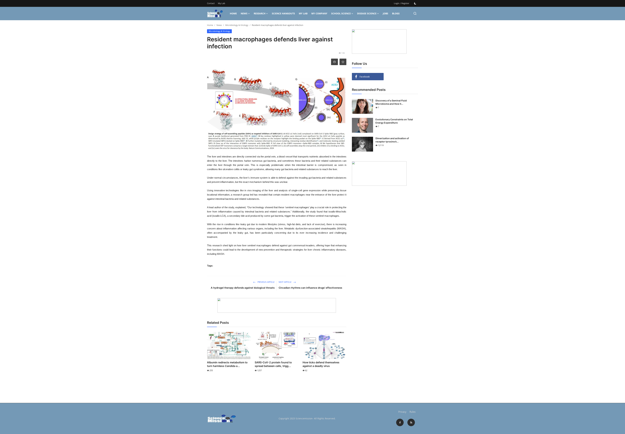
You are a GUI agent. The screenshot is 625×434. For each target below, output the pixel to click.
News (244, 13)
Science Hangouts (283, 13)
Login (396, 3)
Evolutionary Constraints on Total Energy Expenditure (394, 121)
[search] (415, 13)
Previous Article (266, 282)
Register (405, 3)
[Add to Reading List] (343, 62)
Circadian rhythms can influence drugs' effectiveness (310, 287)
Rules (413, 411)
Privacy (402, 411)
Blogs (396, 13)
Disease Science (366, 13)
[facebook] (400, 422)
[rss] (411, 422)
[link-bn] (276, 305)
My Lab (221, 3)
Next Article (285, 282)
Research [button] (259, 13)
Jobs (385, 13)
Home (233, 13)
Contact (211, 3)
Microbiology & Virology (236, 25)
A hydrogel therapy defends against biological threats (243, 287)
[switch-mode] (415, 3)
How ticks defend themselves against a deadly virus (321, 364)
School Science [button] (341, 13)
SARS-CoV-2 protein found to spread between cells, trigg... (273, 364)
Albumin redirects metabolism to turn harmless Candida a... (227, 364)
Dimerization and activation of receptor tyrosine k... (392, 140)
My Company (319, 13)
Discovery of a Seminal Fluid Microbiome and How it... (391, 102)
